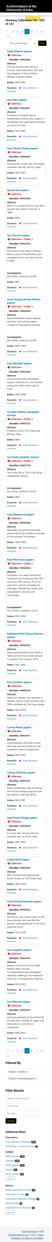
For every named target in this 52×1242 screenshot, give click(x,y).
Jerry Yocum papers (18, 235)
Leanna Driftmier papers (21, 772)
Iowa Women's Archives (20, 1141)
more (9, 1179)
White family (13, 1203)
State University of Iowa (20, 1190)
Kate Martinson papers (20, 559)
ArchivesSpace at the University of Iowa (21, 8)
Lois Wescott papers (18, 1001)
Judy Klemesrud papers (20, 514)
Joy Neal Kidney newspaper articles (23, 413)
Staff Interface (29, 1231)
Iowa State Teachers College (22, 1198)
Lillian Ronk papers (18, 859)
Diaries (11, 1169)
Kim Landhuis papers (19, 682)
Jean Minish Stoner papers (22, 148)
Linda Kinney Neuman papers (24, 901)
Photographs (15, 1165)
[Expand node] (49, 14)
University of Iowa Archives (21, 1146)
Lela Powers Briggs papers (22, 817)
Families (12, 1160)
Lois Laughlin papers (19, 950)
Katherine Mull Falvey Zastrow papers (25, 635)
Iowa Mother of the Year (20, 1207)
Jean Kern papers (17, 100)
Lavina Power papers (19, 727)
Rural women (14, 1174)
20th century (15, 1156)
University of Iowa (16, 1194)
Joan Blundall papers (19, 363)
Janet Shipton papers (19, 51)
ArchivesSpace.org (18, 1234)
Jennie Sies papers (18, 190)
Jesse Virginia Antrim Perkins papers (23, 301)
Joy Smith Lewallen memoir (23, 457)
